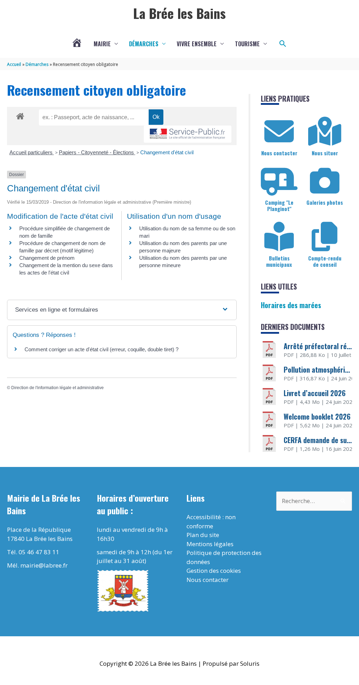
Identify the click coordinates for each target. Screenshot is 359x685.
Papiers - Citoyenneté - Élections (97, 152)
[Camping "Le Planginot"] (279, 181)
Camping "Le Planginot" (279, 205)
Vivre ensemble (197, 44)
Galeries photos (324, 202)
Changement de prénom (47, 258)
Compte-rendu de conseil (324, 261)
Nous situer (325, 153)
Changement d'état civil (167, 152)
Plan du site (203, 535)
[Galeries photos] (324, 181)
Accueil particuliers (31, 152)
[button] (282, 43)
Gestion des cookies (214, 571)
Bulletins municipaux (279, 261)
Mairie (102, 44)
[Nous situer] (324, 131)
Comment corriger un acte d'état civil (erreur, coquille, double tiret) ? (101, 349)
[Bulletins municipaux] (279, 236)
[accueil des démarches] (20, 115)
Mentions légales (210, 544)
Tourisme (247, 44)
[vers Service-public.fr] (187, 134)
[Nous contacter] (279, 131)
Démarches (143, 44)
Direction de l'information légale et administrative (57, 387)
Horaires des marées (291, 305)
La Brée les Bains (179, 13)
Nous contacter (279, 153)
